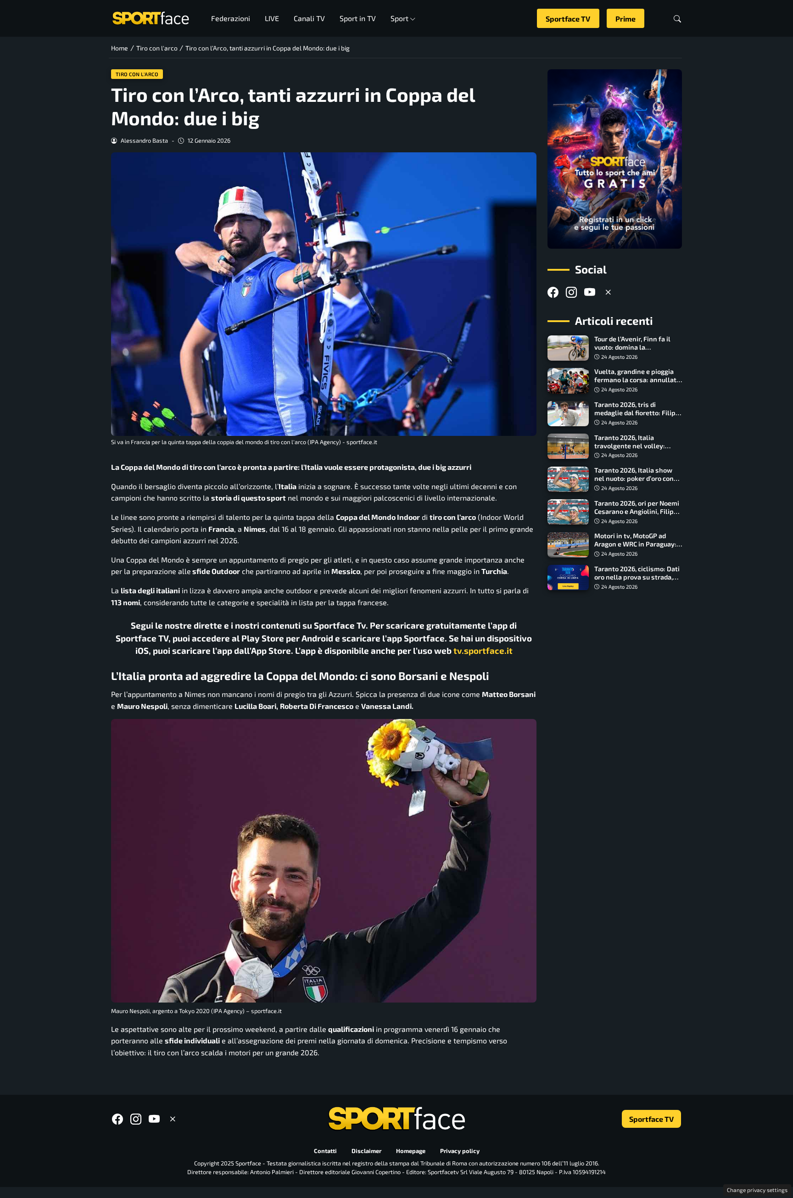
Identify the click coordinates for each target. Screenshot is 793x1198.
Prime (625, 18)
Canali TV (309, 18)
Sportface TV (568, 18)
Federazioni (230, 18)
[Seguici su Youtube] (589, 292)
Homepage (410, 1151)
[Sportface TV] (614, 159)
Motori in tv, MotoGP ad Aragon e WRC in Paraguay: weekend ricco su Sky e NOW (637, 544)
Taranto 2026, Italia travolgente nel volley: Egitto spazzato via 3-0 (629, 446)
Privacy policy (460, 1151)
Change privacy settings (757, 1190)
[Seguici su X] (608, 292)
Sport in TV (358, 18)
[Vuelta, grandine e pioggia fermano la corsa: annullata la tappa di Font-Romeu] (568, 381)
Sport (399, 18)
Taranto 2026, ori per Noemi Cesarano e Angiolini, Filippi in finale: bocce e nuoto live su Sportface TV (637, 515)
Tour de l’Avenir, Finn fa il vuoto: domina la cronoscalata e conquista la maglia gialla (636, 351)
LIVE (272, 18)
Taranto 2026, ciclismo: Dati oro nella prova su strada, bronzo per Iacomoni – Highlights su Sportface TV (637, 581)
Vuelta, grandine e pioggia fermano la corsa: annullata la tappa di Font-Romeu (637, 380)
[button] (677, 18)
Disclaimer (366, 1151)
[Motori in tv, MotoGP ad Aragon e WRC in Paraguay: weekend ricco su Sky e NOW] (568, 545)
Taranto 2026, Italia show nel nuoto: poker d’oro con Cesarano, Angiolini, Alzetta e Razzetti (636, 483)
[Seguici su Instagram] (571, 292)
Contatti (325, 1151)
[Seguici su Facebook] (552, 292)
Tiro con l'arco (137, 74)
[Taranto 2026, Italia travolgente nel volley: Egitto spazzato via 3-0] (568, 446)
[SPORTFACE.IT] (150, 17)
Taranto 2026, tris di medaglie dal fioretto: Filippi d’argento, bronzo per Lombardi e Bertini (637, 417)
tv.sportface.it (483, 650)
